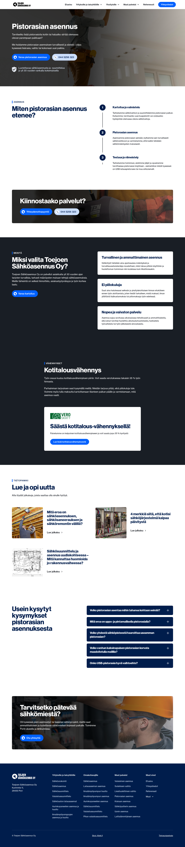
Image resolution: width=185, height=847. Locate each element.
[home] (21, 4)
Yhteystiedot (167, 4)
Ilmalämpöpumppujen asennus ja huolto (62, 816)
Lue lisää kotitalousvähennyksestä (69, 442)
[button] (89, 4)
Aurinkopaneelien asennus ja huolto (65, 808)
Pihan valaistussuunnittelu (95, 816)
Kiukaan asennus (122, 801)
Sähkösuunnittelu (60, 791)
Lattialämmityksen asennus (127, 816)
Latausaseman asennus (94, 786)
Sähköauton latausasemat (64, 801)
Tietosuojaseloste (166, 836)
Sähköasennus (59, 786)
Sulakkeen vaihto (123, 786)
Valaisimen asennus (124, 781)
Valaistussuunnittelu (61, 796)
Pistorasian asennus (124, 796)
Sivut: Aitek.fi (97, 836)
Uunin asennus (121, 811)
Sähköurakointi (59, 781)
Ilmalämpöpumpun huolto (95, 791)
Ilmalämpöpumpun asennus (96, 796)
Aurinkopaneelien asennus (95, 801)
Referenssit (148, 4)
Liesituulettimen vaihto (125, 791)
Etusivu (68, 4)
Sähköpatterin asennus (125, 806)
